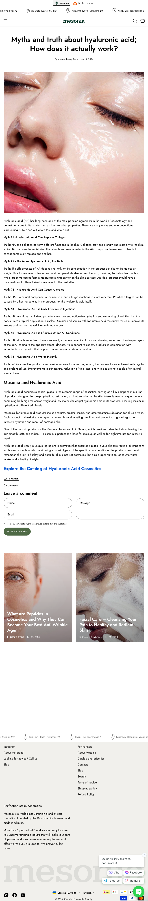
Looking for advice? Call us (20, 758)
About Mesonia (87, 752)
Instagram (9, 747)
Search (82, 776)
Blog (6, 764)
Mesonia (68, 899)
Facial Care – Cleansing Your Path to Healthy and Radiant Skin (108, 624)
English (87, 892)
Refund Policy (86, 794)
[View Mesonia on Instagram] (6, 895)
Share (14, 478)
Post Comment (17, 531)
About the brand (13, 752)
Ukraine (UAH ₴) (67, 892)
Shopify (88, 899)
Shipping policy (87, 788)
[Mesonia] (74, 21)
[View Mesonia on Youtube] (23, 895)
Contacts (83, 764)
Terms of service (87, 782)
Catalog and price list (91, 758)
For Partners (85, 747)
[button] (134, 20)
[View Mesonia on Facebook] (14, 895)
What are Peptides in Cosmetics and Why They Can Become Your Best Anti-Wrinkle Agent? (37, 622)
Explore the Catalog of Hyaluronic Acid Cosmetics (52, 468)
